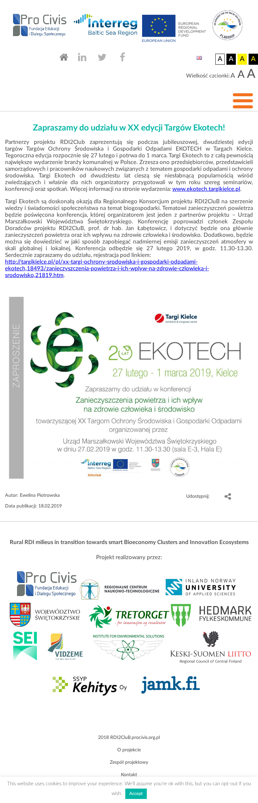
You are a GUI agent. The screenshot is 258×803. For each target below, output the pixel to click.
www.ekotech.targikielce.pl (206, 189)
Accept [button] (136, 794)
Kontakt (129, 774)
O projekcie (129, 750)
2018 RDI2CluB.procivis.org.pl (129, 737)
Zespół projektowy (129, 762)
